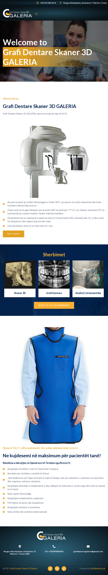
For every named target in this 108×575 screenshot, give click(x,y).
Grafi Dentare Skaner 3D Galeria (23, 568)
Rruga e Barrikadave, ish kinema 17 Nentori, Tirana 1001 (20, 552)
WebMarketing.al (98, 568)
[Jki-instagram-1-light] (57, 568)
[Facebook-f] (50, 568)
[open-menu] (36, 14)
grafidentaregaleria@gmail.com (88, 551)
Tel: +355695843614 (54, 551)
